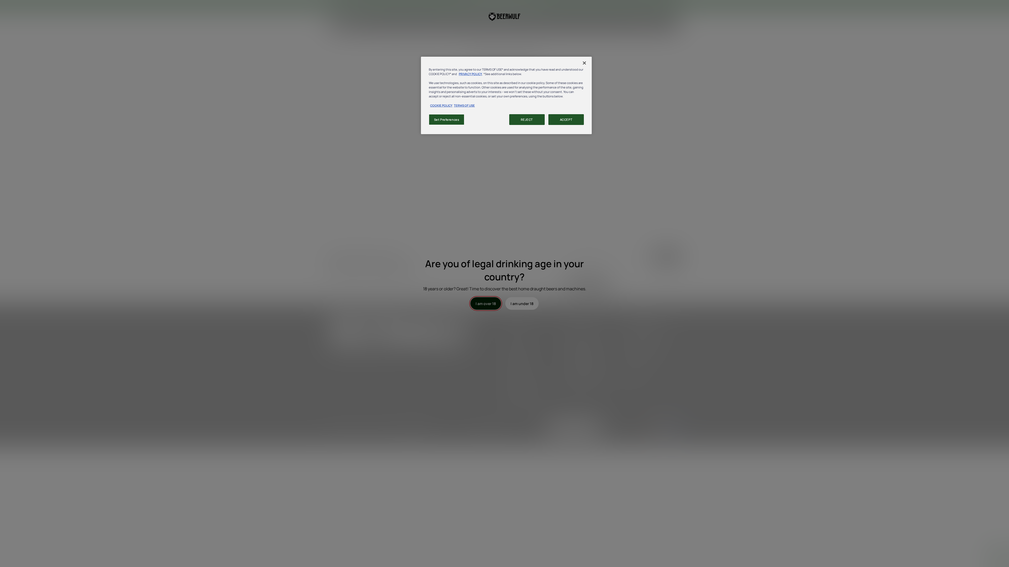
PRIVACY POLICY (470, 74)
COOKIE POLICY (441, 105)
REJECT (527, 120)
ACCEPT (566, 120)
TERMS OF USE (464, 105)
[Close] (584, 63)
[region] (506, 95)
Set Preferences (446, 120)
